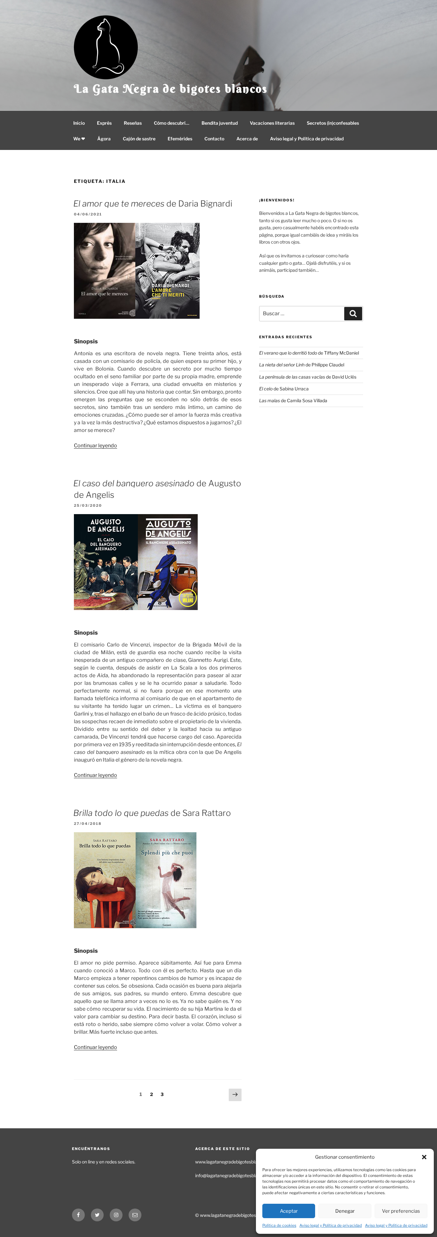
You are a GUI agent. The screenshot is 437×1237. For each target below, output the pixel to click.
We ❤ (79, 138)
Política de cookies (279, 1225)
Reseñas (133, 123)
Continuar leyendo (95, 445)
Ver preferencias (401, 1211)
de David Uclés (307, 377)
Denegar (345, 1211)
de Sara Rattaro (152, 813)
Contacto (214, 138)
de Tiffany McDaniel (309, 353)
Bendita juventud (220, 123)
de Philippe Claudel (301, 364)
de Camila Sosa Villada (293, 400)
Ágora (104, 138)
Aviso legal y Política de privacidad (330, 1225)
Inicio (79, 123)
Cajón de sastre (139, 138)
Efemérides (180, 138)
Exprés (104, 123)
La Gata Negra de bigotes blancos (171, 89)
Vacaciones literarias (272, 123)
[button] (424, 1157)
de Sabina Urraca (284, 388)
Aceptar (289, 1211)
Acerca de (247, 138)
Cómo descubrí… (171, 123)
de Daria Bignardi (152, 203)
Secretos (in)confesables (333, 123)
